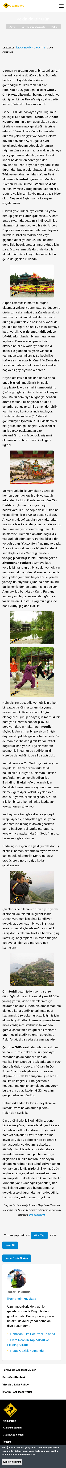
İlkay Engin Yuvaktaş (30, 47)
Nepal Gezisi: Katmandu (27, 1350)
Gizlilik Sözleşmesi (13, 1434)
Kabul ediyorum (12, 1461)
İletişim (7, 1441)
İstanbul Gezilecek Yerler (17, 1392)
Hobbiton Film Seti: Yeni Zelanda (32, 1334)
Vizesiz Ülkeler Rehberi (16, 1384)
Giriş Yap (39, 1235)
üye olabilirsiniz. (37, 1214)
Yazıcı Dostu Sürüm (17, 1258)
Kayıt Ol (10, 1245)
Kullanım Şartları (12, 1427)
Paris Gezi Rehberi (13, 1377)
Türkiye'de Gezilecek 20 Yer (19, 1370)
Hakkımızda (9, 1420)
